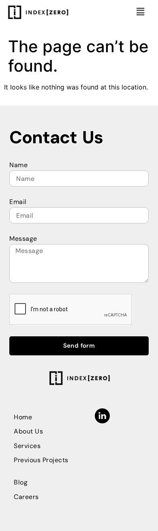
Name (18, 165)
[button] (140, 11)
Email (18, 202)
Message (23, 238)
